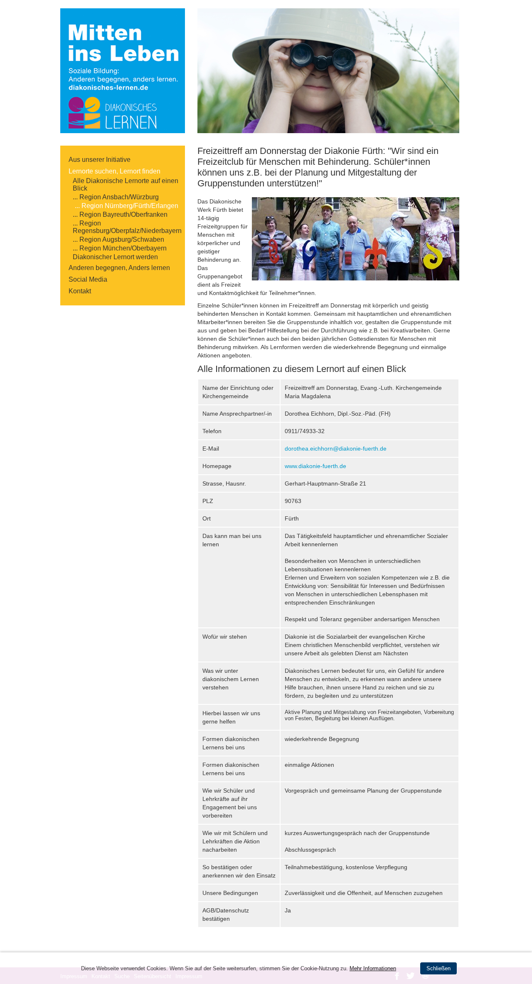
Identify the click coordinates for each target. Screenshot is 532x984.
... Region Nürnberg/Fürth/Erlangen (126, 205)
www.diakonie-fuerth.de (315, 466)
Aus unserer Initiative (100, 159)
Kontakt (80, 291)
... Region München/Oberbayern (120, 248)
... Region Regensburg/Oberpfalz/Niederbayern (127, 227)
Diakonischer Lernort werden (115, 256)
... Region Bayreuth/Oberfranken (120, 214)
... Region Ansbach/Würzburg (116, 197)
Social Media (88, 279)
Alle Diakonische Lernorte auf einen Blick (125, 184)
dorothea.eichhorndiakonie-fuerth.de (336, 448)
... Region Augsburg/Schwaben (118, 239)
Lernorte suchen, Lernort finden (114, 171)
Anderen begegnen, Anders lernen (119, 267)
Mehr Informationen (373, 968)
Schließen (438, 968)
